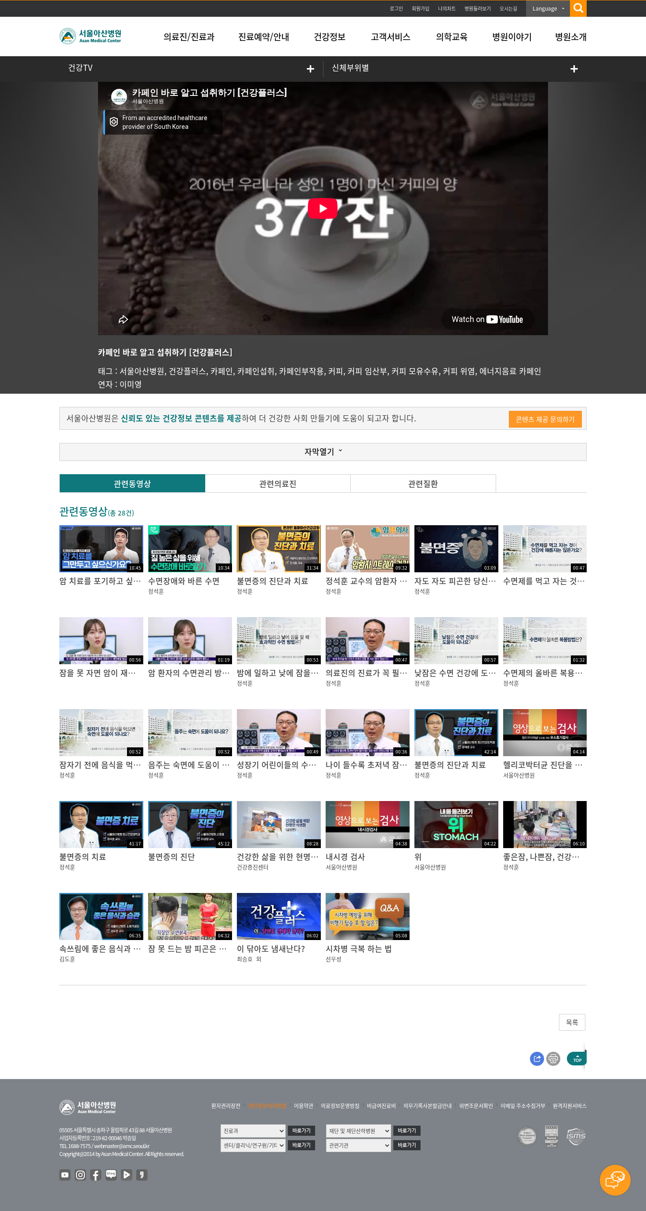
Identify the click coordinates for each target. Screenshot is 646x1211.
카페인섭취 (256, 371)
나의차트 (447, 8)
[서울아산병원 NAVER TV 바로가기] (127, 1175)
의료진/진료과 (188, 36)
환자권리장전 (225, 1106)
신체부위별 (350, 67)
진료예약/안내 (263, 36)
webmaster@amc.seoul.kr (121, 1146)
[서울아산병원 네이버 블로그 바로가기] (111, 1175)
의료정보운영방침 (340, 1106)
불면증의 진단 (171, 857)
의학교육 (452, 36)
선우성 (333, 959)
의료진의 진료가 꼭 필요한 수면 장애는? (393, 673)
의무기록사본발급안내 (427, 1106)
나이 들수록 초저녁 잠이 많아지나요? (388, 765)
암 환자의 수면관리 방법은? (194, 673)
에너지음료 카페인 (510, 371)
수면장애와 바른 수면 (184, 581)
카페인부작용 (301, 371)
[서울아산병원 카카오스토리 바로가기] (142, 1175)
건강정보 (329, 36)
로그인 (396, 8)
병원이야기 (512, 36)
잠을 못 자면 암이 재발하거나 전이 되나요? (131, 673)
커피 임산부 (367, 371)
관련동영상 (132, 484)
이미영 (131, 384)
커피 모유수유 (415, 371)
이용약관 (303, 1106)
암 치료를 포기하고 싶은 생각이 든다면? (126, 581)
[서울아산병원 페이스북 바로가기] (96, 1175)
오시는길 (508, 8)
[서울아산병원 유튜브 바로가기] (65, 1175)
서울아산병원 (142, 371)
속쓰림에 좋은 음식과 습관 (103, 949)
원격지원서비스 (570, 1106)
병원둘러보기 (478, 8)
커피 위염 (459, 371)
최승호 (245, 959)
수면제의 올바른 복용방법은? (552, 673)
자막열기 (319, 451)
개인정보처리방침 (267, 1106)
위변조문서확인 (476, 1106)
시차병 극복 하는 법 (359, 949)
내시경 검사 (345, 857)
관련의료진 (278, 484)
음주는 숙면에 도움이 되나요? (198, 765)
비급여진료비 (381, 1106)
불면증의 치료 (82, 857)
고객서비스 (390, 36)
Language (545, 8)
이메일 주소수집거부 (523, 1106)
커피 (335, 371)
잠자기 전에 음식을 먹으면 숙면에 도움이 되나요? (142, 765)
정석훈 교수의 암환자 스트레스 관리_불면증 (399, 581)
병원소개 (571, 36)
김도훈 (67, 959)
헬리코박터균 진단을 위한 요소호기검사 (570, 765)
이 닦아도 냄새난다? (271, 949)
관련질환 (423, 484)
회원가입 (420, 8)
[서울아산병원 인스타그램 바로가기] (81, 1175)
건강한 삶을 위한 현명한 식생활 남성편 (302, 857)
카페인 (221, 371)
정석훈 (156, 591)
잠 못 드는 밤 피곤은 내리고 (194, 949)
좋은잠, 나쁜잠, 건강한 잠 (546, 857)
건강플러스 (187, 371)
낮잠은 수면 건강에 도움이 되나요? (473, 673)
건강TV (80, 67)
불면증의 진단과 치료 (272, 581)
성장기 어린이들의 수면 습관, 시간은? (300, 765)
